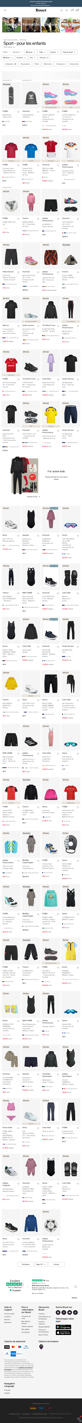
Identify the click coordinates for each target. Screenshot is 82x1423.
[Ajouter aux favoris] (18, 112)
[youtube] (69, 1312)
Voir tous (74, 1298)
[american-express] (13, 1354)
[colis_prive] (41, 1347)
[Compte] (66, 10)
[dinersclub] (7, 1354)
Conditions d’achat (14, 1414)
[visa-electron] (26, 1347)
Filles (5, 52)
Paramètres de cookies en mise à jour (60, 1414)
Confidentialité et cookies (39, 1414)
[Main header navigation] (5, 10)
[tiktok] (75, 1312)
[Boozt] (41, 10)
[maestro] (19, 1347)
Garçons (16, 52)
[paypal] (19, 1354)
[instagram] (64, 1312)
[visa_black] (7, 1347)
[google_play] (63, 1327)
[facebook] (58, 1312)
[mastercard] (13, 1347)
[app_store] (63, 1332)
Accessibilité (26, 1414)
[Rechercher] (61, 10)
